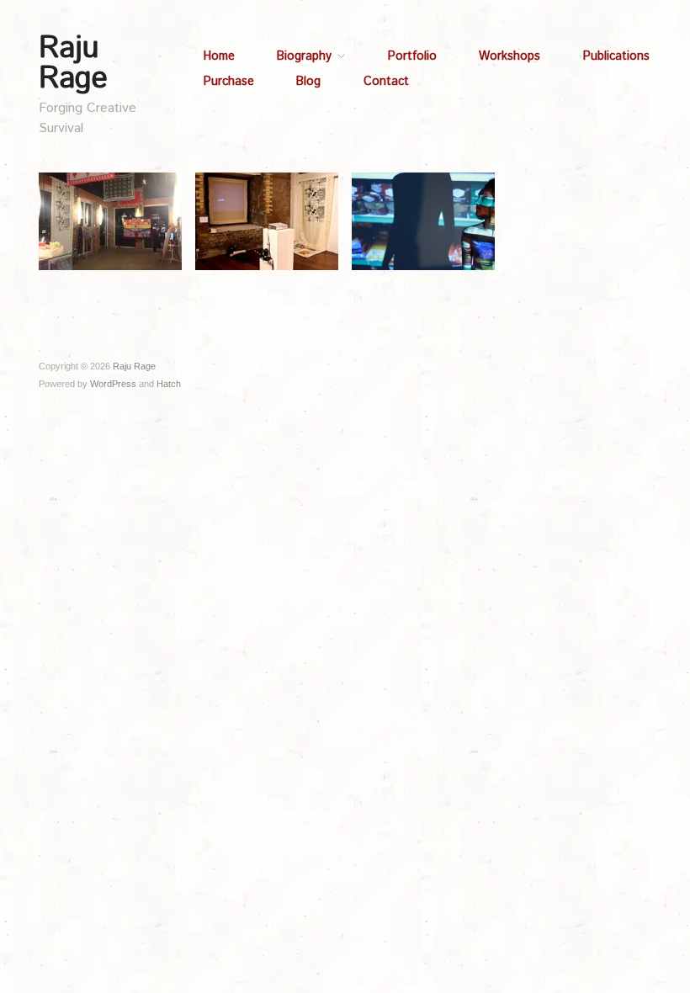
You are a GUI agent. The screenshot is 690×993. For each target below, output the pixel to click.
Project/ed (457, 282)
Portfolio (412, 56)
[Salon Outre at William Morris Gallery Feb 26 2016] (110, 220)
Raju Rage (73, 64)
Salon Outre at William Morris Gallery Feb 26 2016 (113, 268)
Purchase (229, 82)
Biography (304, 56)
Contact (386, 82)
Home (219, 56)
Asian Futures (293, 282)
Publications (616, 56)
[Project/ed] (423, 220)
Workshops (509, 56)
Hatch (169, 384)
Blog (308, 82)
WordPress (113, 384)
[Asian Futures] (266, 220)
